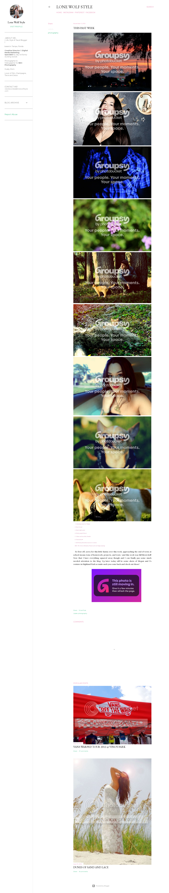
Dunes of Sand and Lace (91, 867)
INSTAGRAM (68, 12)
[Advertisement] (11, 159)
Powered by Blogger (102, 886)
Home (59, 12)
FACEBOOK (90, 12)
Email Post (82, 610)
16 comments (83, 871)
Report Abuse (11, 114)
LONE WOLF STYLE (74, 7)
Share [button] (50, 24)
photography (53, 33)
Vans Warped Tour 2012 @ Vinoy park (99, 747)
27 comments (83, 751)
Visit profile (16, 27)
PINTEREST (79, 12)
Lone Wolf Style (16, 22)
